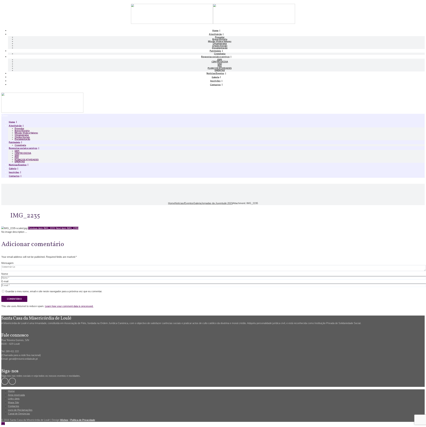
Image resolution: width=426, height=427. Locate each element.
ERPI (219, 59)
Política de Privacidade (82, 420)
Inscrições (215, 80)
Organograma (220, 43)
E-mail (4, 281)
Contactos (215, 84)
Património (215, 50)
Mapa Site (13, 402)
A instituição (215, 34)
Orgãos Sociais (219, 45)
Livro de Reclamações (20, 410)
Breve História (219, 39)
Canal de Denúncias (19, 413)
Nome (4, 273)
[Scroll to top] (3, 423)
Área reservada (16, 395)
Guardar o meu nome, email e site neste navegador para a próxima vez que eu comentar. (53, 291)
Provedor (219, 37)
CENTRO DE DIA (220, 61)
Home (215, 30)
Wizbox (64, 420)
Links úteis (14, 398)
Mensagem (7, 263)
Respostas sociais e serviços (215, 56)
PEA (220, 66)
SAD (219, 63)
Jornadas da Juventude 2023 (217, 203)
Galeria (215, 77)
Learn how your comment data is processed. (69, 306)
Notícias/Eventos (215, 73)
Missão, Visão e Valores (219, 41)
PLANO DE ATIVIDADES (220, 68)
